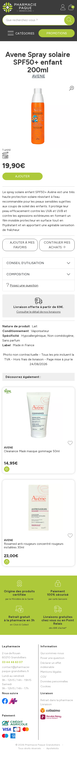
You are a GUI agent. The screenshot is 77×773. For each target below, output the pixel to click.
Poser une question (52, 658)
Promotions (56, 33)
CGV (43, 676)
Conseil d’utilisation (25, 263)
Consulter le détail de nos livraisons (38, 311)
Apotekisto (52, 748)
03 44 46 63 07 (12, 662)
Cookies (45, 686)
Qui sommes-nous (52, 653)
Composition (18, 274)
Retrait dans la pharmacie (56, 700)
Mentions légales (50, 671)
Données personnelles (54, 681)
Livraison (46, 704)
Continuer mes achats (57, 245)
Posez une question (24, 285)
